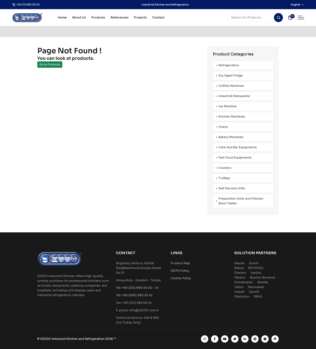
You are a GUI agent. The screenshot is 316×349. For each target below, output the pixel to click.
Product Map (180, 263)
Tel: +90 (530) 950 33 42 (134, 295)
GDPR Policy (180, 271)
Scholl (253, 263)
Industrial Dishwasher (234, 96)
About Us (79, 17)
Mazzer (239, 263)
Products (98, 17)
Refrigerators (228, 65)
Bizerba (262, 282)
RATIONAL (256, 268)
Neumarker (256, 287)
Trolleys (224, 178)
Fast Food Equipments (235, 157)
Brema (239, 268)
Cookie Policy (181, 278)
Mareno (239, 277)
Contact (158, 17)
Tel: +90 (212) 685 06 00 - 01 (137, 288)
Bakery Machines (230, 137)
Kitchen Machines (231, 116)
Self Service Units (231, 188)
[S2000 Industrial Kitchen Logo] (27, 17)
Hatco (238, 287)
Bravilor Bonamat (262, 277)
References (119, 17)
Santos (256, 273)
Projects (140, 17)
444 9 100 (151, 318)
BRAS (258, 296)
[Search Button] (278, 17)
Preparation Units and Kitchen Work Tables (240, 201)
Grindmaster (243, 282)
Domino (240, 273)
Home (62, 17)
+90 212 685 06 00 (28, 4)
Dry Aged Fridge (230, 75)
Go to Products (49, 64)
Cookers (224, 168)
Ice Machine (227, 106)
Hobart (239, 292)
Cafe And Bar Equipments (237, 147)
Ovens (223, 127)
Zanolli (254, 292)
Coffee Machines (231, 86)
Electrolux (241, 296)
